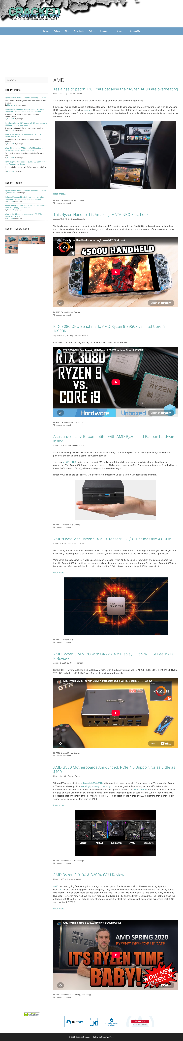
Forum (46, 31)
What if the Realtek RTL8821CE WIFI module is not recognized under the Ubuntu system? (25, 149)
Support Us (135, 31)
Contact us (105, 31)
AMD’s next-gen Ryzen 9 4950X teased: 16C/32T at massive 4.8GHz (112, 539)
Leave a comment (63, 203)
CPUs (61, 889)
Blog (67, 31)
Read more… (59, 194)
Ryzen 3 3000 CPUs (93, 783)
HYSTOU (10, 119)
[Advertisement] (91, 53)
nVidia (80, 422)
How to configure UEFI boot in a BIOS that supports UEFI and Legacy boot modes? (26, 124)
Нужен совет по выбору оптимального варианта (25, 98)
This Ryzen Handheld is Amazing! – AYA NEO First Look (101, 214)
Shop (119, 31)
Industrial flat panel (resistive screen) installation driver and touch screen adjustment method (24, 110)
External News (67, 200)
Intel (75, 422)
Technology (79, 200)
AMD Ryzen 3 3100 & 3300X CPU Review (88, 875)
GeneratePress (108, 1037)
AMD (58, 200)
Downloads (79, 31)
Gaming (77, 312)
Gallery (57, 31)
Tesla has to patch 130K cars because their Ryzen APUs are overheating (115, 89)
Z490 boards (140, 789)
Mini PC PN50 (69, 462)
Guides (92, 31)
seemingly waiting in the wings (96, 786)
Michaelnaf (11, 105)
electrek (88, 110)
